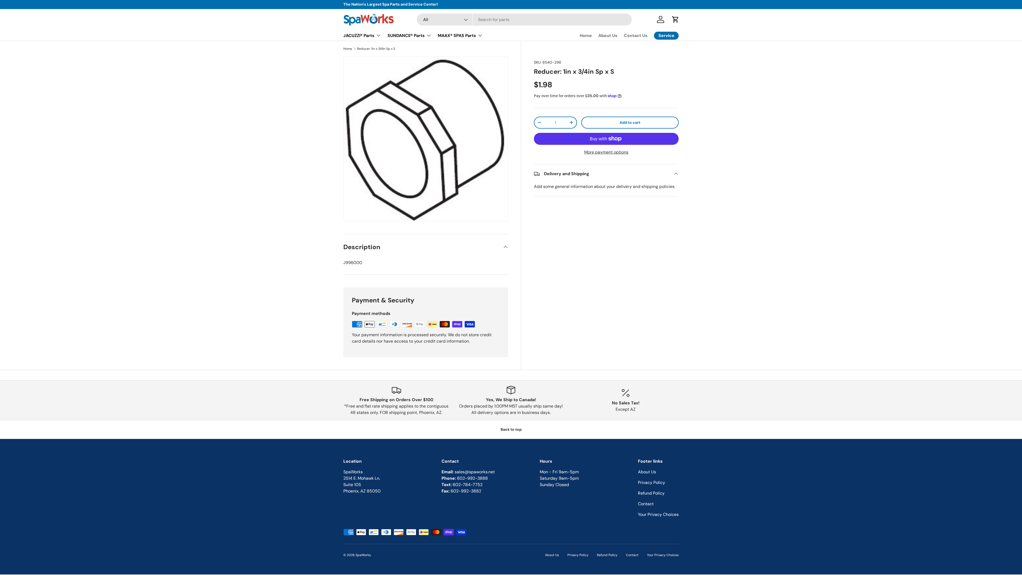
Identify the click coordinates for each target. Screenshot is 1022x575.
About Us (607, 35)
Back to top (511, 429)
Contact (646, 504)
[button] (675, 19)
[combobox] (524, 20)
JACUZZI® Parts (358, 35)
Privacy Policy (651, 482)
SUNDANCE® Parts (406, 35)
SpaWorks (363, 555)
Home (586, 35)
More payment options (606, 152)
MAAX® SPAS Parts (457, 35)
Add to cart (630, 122)
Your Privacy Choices (658, 514)
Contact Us (636, 35)
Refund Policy (651, 493)
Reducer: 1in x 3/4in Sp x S (376, 49)
